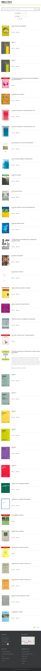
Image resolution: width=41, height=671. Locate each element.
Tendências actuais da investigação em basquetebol (23, 318)
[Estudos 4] (5, 435)
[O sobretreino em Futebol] (5, 276)
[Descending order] (26, 13)
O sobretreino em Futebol (17, 271)
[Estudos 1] (5, 380)
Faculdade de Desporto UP (6, 651)
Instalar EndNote (24, 658)
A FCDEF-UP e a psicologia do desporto (20, 483)
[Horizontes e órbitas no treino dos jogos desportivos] (5, 212)
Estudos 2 (14, 392)
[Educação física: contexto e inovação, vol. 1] (5, 568)
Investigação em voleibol (17, 611)
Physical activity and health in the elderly (21, 287)
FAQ (3, 656)
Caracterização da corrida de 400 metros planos (22, 142)
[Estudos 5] (5, 453)
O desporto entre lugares (17, 255)
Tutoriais (23, 663)
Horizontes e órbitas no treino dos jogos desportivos (23, 207)
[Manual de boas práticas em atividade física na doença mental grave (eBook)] (5, 355)
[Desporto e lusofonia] (5, 179)
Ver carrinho (37, 9)
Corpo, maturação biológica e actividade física (22, 158)
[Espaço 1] (5, 48)
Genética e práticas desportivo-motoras (21, 595)
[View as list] (21, 19)
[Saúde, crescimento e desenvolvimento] (5, 308)
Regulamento (24, 660)
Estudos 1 (14, 374)
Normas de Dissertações (25, 651)
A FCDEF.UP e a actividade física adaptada (21, 499)
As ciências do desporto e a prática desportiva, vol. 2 (23, 126)
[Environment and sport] (5, 196)
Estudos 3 (14, 411)
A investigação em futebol (17, 515)
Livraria (3, 660)
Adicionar (13, 32)
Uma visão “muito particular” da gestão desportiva (23, 335)
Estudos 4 (14, 429)
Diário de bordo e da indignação (19, 26)
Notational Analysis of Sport (18, 223)
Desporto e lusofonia (16, 175)
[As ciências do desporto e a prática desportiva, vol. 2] (5, 131)
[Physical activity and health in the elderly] (5, 292)
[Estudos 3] (5, 416)
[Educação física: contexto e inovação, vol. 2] (5, 584)
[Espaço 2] (5, 66)
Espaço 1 (13, 42)
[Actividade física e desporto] (5, 99)
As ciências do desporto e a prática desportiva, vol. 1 (23, 110)
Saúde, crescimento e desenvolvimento (20, 304)
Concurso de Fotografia (5, 658)
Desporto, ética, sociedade (18, 531)
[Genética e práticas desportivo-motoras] (5, 600)
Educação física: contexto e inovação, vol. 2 (21, 579)
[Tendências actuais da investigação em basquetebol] (5, 323)
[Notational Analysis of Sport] (5, 228)
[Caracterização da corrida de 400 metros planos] (5, 147)
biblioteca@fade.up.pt (7, 641)
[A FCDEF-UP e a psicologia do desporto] (5, 488)
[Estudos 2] (5, 398)
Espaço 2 (14, 60)
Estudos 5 (14, 447)
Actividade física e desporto (18, 94)
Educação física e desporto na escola (20, 547)
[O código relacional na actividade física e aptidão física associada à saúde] (5, 244)
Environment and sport (17, 191)
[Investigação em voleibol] (5, 616)
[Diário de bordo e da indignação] (5, 30)
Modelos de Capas (24, 656)
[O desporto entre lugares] (5, 260)
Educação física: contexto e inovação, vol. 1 (21, 563)
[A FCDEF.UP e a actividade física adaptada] (5, 504)
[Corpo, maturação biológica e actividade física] (5, 163)
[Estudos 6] (5, 471)
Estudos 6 (14, 465)
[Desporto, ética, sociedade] (5, 536)
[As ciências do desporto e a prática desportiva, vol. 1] (5, 115)
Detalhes (18, 32)
